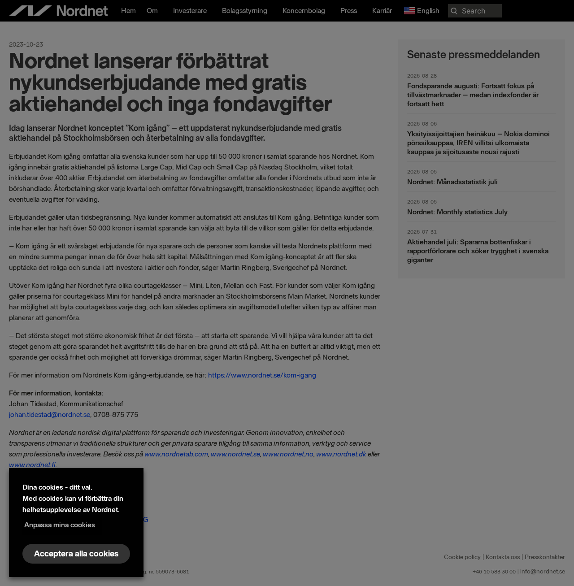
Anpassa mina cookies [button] (59, 525)
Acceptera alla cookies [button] (76, 554)
